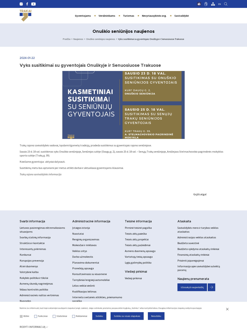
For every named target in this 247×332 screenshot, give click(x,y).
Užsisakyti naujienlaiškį (192, 287)
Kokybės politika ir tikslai (34, 278)
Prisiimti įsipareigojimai (190, 260)
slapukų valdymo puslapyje (189, 308)
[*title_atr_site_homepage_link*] (25, 16)
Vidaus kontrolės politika (34, 289)
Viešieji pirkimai (136, 271)
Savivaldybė (181, 15)
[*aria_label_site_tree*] (213, 4)
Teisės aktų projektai (137, 239)
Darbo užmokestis (82, 256)
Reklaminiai (81, 316)
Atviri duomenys (29, 266)
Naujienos (78, 39)
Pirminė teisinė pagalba (138, 227)
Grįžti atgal (200, 194)
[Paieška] (225, 4)
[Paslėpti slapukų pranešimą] (227, 309)
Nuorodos (25, 301)
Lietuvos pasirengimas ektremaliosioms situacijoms (42, 229)
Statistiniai (61, 316)
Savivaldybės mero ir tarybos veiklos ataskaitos (197, 229)
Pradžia (66, 39)
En (219, 4)
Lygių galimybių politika (138, 262)
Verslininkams (107, 15)
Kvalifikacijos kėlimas (84, 291)
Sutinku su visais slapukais (127, 316)
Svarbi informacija (32, 221)
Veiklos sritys (79, 251)
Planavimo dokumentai (85, 262)
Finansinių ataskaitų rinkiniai (193, 254)
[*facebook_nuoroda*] (27, 4)
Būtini (26, 316)
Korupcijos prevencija (32, 260)
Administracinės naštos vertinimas (39, 295)
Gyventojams (83, 15)
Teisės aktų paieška (136, 233)
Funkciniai (43, 316)
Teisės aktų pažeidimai (137, 245)
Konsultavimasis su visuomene (89, 274)
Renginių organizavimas (85, 239)
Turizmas (128, 15)
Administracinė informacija (91, 221)
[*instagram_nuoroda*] (21, 4)
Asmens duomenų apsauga (140, 251)
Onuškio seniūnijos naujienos (100, 39)
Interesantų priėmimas (33, 249)
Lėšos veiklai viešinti (83, 285)
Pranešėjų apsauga (83, 268)
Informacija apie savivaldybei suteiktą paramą (198, 268)
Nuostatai (78, 233)
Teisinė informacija (138, 221)
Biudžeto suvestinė (188, 243)
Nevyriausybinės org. (154, 15)
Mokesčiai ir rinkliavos (84, 245)
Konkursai (25, 254)
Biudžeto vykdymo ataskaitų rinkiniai (198, 249)
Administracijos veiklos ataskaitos (196, 237)
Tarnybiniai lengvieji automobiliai (91, 280)
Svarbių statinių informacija (35, 237)
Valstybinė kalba (29, 272)
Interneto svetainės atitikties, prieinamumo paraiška (97, 299)
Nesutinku (156, 316)
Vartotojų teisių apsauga (139, 256)
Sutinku (99, 316)
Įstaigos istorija (81, 227)
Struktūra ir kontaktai (32, 243)
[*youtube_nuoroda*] (33, 4)
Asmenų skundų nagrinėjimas (36, 283)
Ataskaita (184, 221)
